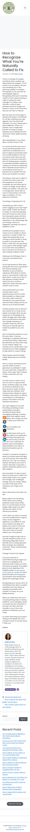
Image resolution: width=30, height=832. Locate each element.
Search (5, 716)
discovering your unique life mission (13, 571)
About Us (16, 827)
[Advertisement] (15, 31)
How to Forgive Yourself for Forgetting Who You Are (12, 769)
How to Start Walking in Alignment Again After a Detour (14, 759)
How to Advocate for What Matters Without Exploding (12, 788)
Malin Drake (18, 74)
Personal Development (13, 697)
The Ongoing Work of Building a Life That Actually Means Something (13, 736)
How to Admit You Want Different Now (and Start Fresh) (14, 764)
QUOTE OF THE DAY (15, 804)
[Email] (18, 689)
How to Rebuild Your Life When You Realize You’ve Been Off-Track (14, 778)
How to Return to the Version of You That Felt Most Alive (13, 754)
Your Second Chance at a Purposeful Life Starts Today (12, 749)
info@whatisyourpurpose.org (15, 829)
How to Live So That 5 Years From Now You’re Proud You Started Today (14, 743)
